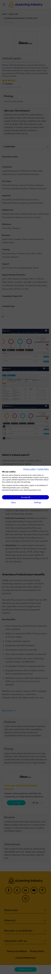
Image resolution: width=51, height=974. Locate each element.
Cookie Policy (43, 469)
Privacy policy (29, 469)
